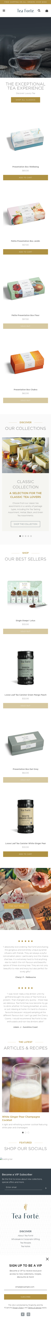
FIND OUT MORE (16, 906)
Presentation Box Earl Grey (25, 769)
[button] (20, 536)
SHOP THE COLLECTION (25, 524)
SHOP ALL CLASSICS (25, 100)
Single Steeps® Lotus (25, 620)
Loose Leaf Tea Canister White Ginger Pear (25, 843)
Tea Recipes (25, 1243)
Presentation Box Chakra (25, 389)
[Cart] (47, 11)
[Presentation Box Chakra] (25, 362)
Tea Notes (25, 1246)
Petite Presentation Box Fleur (25, 315)
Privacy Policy (18, 1308)
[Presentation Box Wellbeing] (25, 139)
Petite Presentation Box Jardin (25, 241)
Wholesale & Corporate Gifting (25, 1239)
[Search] (39, 11)
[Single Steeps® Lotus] (25, 593)
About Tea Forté (25, 1236)
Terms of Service (34, 1308)
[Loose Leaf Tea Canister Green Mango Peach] (25, 668)
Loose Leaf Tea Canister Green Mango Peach (26, 695)
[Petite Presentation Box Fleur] (25, 288)
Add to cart (25, 178)
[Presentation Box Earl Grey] (25, 742)
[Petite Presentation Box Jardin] (25, 214)
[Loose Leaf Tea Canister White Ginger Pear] (25, 816)
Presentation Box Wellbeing (25, 167)
